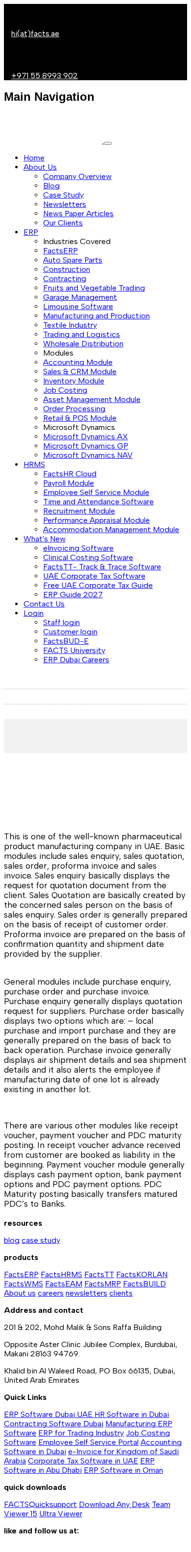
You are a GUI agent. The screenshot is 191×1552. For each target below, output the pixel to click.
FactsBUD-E (66, 641)
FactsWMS (23, 1283)
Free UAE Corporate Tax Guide (98, 585)
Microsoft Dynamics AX (85, 436)
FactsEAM (63, 1283)
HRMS (34, 464)
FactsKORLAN (141, 1274)
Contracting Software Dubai (53, 1423)
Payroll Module (68, 483)
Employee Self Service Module (96, 492)
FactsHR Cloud (69, 473)
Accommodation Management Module (111, 529)
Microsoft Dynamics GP (85, 445)
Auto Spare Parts (72, 260)
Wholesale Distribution (83, 343)
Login (34, 613)
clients (121, 1293)
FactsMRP (102, 1283)
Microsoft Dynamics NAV (88, 455)
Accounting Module (78, 362)
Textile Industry (70, 325)
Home (34, 157)
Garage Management (80, 297)
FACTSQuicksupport (40, 1504)
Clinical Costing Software (88, 557)
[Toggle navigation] (108, 143)
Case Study (63, 195)
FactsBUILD (144, 1283)
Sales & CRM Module (80, 371)
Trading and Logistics (81, 334)
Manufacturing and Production (96, 315)
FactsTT (99, 1274)
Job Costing (65, 390)
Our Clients (63, 222)
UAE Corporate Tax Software (94, 576)
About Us (40, 167)
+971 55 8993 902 (44, 75)
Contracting (64, 278)
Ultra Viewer (60, 1513)
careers (51, 1293)
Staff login (61, 622)
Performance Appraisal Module (96, 520)
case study (41, 1240)
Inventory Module (73, 380)
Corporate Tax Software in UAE (83, 1460)
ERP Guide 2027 (73, 594)
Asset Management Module (92, 399)
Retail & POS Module (80, 418)
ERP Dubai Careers (76, 659)
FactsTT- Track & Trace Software (102, 566)
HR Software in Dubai (132, 1414)
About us (20, 1293)
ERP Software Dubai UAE (49, 1414)
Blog (51, 185)
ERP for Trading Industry (81, 1433)
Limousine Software (78, 306)
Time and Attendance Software (98, 501)
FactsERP (60, 250)
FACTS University (74, 650)
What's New (45, 538)
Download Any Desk (114, 1504)
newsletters (86, 1293)
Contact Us (44, 603)
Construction (66, 269)
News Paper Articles (78, 213)
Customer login (70, 631)
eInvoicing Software (78, 548)
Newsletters (64, 204)
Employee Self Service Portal (88, 1442)
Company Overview (77, 176)
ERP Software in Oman (123, 1470)
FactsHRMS (61, 1274)
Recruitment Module (79, 511)
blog (12, 1240)
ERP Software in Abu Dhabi (79, 1465)
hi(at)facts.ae (35, 33)
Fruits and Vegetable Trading (94, 287)
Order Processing (74, 408)
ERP (31, 232)
